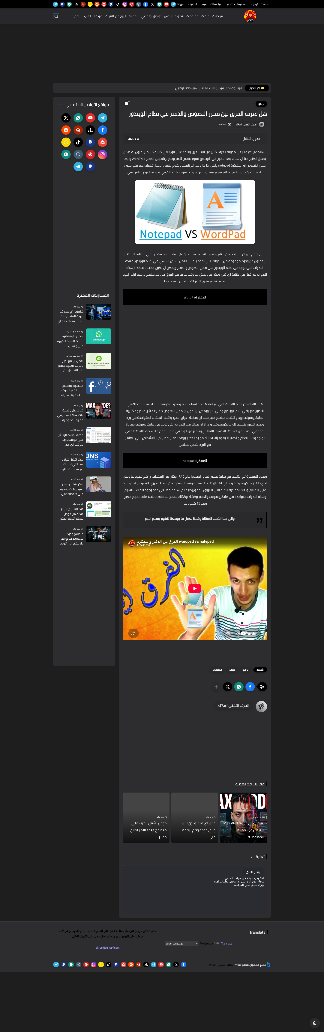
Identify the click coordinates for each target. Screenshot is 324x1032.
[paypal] (110, 4)
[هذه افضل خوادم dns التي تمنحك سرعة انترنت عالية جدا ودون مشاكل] (98, 460)
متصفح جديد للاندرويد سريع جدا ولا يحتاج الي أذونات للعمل (71, 539)
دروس (168, 16)
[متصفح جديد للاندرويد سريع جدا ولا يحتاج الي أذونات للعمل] (98, 534)
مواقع (98, 16)
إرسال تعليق (253, 872)
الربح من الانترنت (115, 16)
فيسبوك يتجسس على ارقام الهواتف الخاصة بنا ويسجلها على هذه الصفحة (71, 390)
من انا (180, 4)
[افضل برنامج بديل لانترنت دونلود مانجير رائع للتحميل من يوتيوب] (98, 361)
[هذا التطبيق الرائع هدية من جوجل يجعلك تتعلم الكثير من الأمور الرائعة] (98, 509)
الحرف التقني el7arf (246, 124)
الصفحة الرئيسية (260, 4)
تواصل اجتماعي (151, 16)
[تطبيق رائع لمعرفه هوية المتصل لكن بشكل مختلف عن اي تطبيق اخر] (98, 312)
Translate (226, 943)
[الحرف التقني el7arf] (250, 16)
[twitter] (152, 4)
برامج (77, 16)
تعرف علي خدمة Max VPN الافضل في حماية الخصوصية (243, 830)
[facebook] (145, 4)
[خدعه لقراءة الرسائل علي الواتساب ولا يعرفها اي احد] (98, 435)
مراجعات (217, 16)
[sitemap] (76, 4)
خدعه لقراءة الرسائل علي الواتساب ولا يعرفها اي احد (70, 440)
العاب (87, 16)
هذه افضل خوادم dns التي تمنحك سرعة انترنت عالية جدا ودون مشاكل (72, 464)
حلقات (205, 16)
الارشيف (192, 4)
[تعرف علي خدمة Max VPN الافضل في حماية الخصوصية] (98, 411)
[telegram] (173, 4)
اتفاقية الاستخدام (236, 4)
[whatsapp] (159, 4)
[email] (103, 4)
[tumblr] (138, 4)
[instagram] (124, 4)
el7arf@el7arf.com (107, 947)
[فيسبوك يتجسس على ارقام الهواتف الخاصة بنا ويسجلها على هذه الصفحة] (98, 386)
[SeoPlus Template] (268, 964)
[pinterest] (131, 4)
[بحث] (56, 16)
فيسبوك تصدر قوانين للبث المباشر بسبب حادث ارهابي (208, 88)
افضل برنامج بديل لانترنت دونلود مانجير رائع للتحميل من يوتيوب (70, 365)
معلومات (192, 16)
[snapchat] (90, 4)
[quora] (83, 4)
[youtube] (166, 4)
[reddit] (97, 4)
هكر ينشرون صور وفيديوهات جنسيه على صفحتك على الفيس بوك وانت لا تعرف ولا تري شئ (71, 489)
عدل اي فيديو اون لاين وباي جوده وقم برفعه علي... (198, 830)
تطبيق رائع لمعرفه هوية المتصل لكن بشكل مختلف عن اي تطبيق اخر (70, 316)
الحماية (133, 16)
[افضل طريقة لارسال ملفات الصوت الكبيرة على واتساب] (98, 336)
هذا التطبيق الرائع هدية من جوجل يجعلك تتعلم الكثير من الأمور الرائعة (71, 514)
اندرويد (179, 16)
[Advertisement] (162, 54)
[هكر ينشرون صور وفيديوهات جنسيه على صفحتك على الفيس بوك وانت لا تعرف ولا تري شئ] (98, 484)
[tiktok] (117, 4)
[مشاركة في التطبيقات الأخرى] (216, 686)
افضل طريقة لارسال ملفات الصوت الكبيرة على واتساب (70, 341)
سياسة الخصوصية (212, 4)
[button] (250, 686)
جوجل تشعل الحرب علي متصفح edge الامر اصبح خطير (148, 830)
